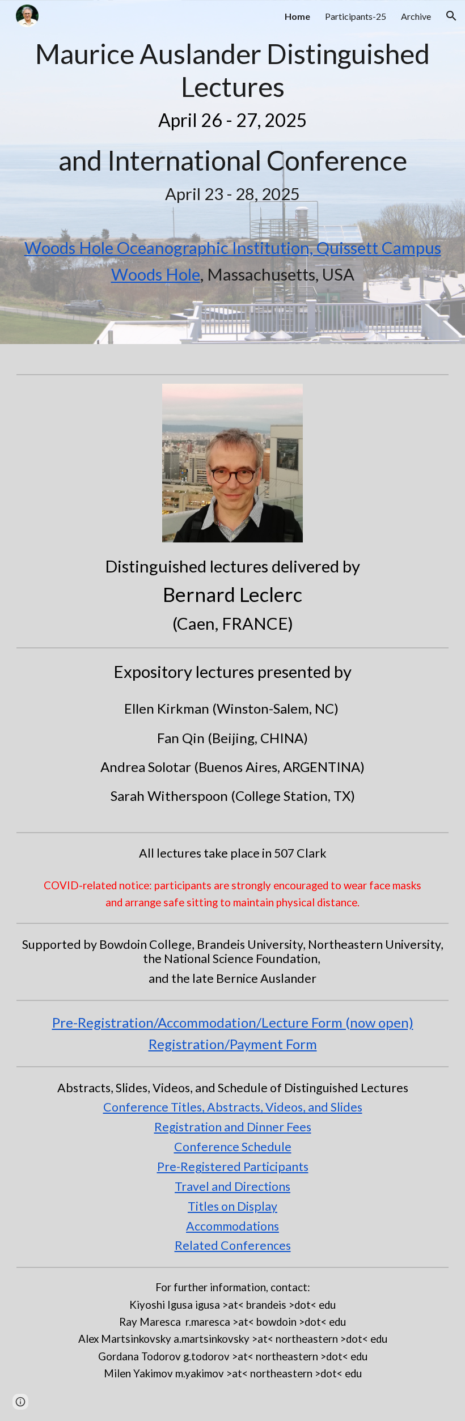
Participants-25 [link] (355, 16)
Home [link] (297, 16)
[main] (232, 120)
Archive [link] (416, 16)
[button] (451, 15)
